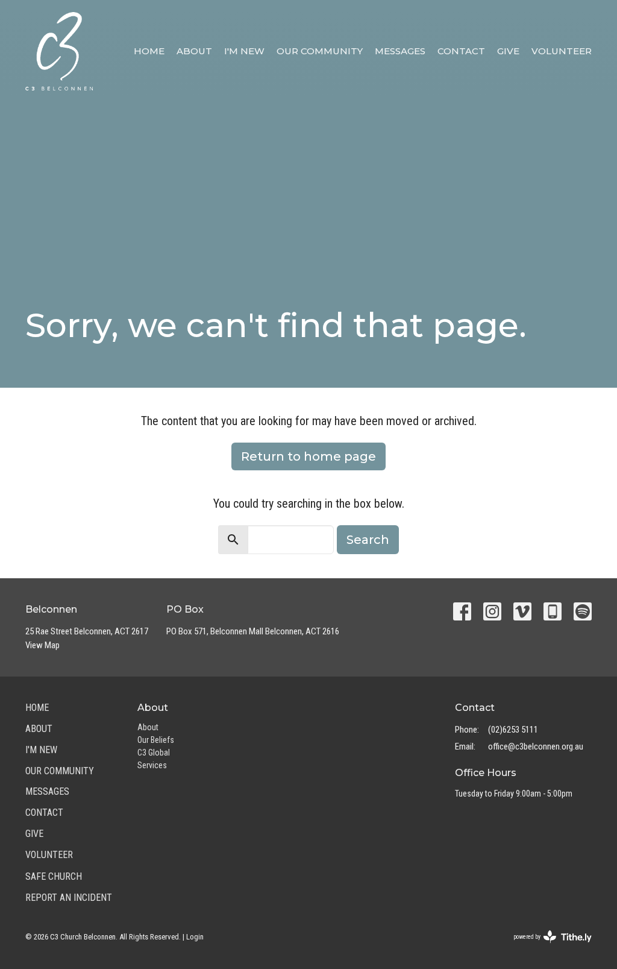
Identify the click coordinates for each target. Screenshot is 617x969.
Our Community (320, 51)
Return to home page (308, 456)
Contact (461, 51)
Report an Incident (68, 897)
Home (149, 51)
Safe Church (53, 876)
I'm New (244, 51)
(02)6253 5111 (513, 729)
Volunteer (561, 51)
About (194, 51)
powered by (545, 947)
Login (195, 936)
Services (152, 765)
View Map (42, 645)
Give (508, 51)
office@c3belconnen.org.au (535, 746)
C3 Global (153, 752)
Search (367, 539)
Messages (400, 51)
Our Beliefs (155, 740)
